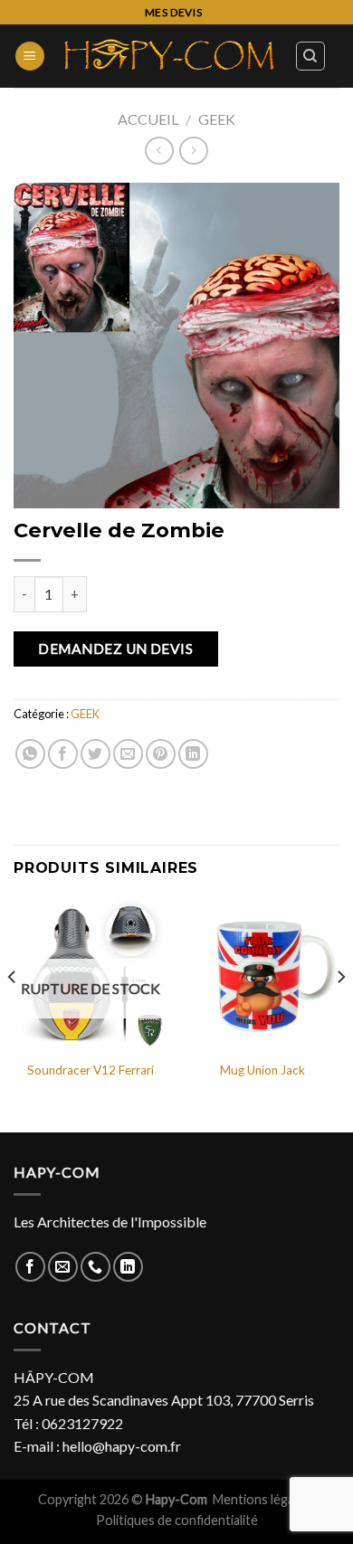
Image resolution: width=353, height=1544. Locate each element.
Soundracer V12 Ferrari (90, 1070)
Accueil (148, 119)
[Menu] (29, 56)
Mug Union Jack (262, 1070)
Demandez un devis (115, 648)
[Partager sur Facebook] (63, 754)
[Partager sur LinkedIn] (193, 754)
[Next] (340, 1013)
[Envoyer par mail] (128, 754)
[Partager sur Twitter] (95, 754)
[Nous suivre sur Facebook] (30, 1267)
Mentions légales (263, 1499)
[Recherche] (311, 56)
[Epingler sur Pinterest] (161, 754)
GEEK (216, 119)
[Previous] (13, 1013)
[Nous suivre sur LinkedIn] (128, 1267)
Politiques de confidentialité (177, 1520)
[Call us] (95, 1267)
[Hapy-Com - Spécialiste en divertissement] (170, 56)
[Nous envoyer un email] (63, 1267)
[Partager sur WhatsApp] (30, 754)
